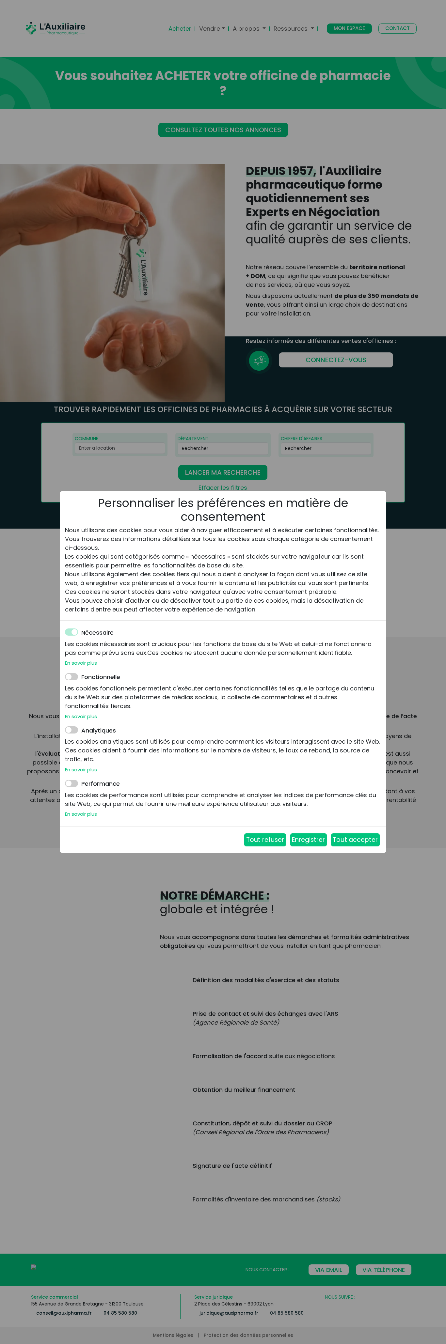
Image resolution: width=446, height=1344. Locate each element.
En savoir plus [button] (81, 662)
